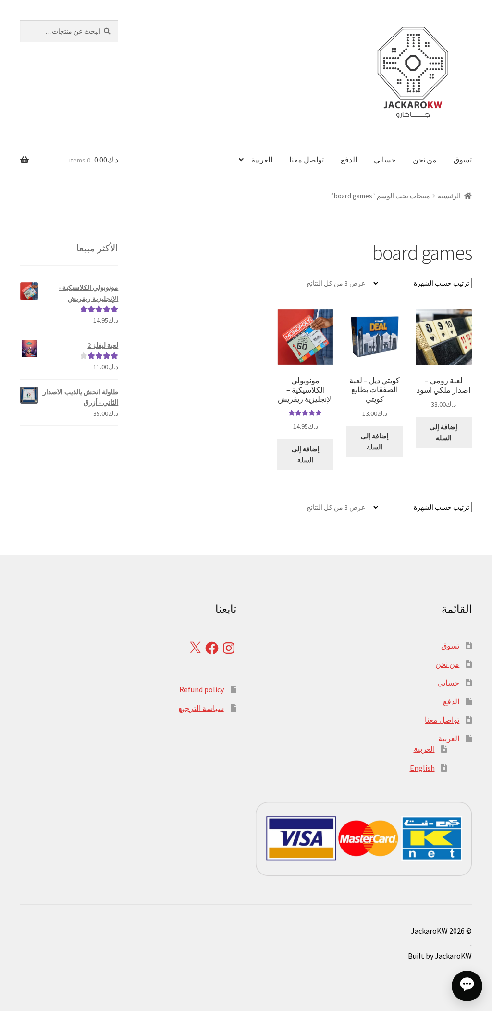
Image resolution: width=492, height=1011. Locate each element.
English (422, 768)
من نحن (425, 159)
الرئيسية (449, 195)
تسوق (463, 159)
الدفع (349, 159)
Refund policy (201, 689)
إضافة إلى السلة (443, 432)
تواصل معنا (306, 159)
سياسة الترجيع (201, 708)
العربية (261, 159)
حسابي (385, 159)
